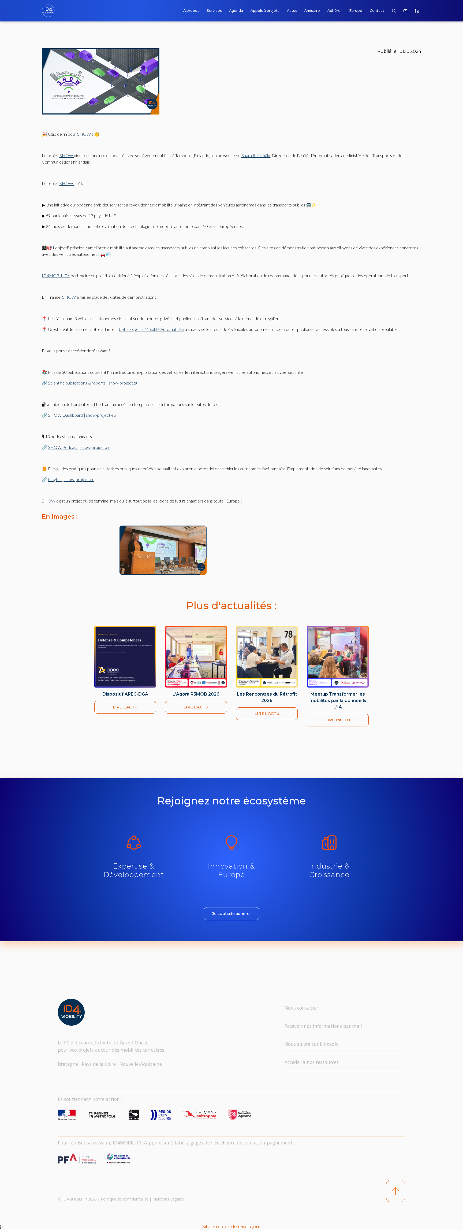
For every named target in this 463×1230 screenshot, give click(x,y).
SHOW (84, 133)
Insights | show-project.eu (71, 479)
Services (214, 11)
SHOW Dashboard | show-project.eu (82, 415)
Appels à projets (265, 11)
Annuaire (312, 11)
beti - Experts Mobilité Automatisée (151, 329)
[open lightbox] (197, 550)
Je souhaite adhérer (231, 913)
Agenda (236, 11)
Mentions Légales (168, 1199)
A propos (191, 11)
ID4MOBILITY (55, 275)
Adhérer (334, 11)
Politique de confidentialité (124, 1199)
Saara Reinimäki (255, 155)
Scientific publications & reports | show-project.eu (93, 382)
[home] (49, 10)
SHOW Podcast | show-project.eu (79, 447)
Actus (292, 11)
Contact (377, 11)
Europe (355, 11)
